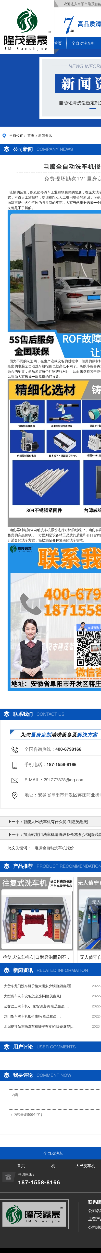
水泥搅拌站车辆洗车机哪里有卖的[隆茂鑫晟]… (39, 1026)
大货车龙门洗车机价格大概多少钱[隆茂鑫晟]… (39, 985)
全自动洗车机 (83, 43)
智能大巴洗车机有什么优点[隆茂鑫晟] (55, 821)
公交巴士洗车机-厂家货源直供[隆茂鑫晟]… (36, 1005)
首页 (30, 135)
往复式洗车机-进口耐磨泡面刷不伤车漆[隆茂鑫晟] (37, 958)
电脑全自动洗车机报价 (54, 847)
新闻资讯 (45, 135)
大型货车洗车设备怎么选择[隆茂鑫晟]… (34, 995)
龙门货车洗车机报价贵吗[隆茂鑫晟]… (32, 1016)
